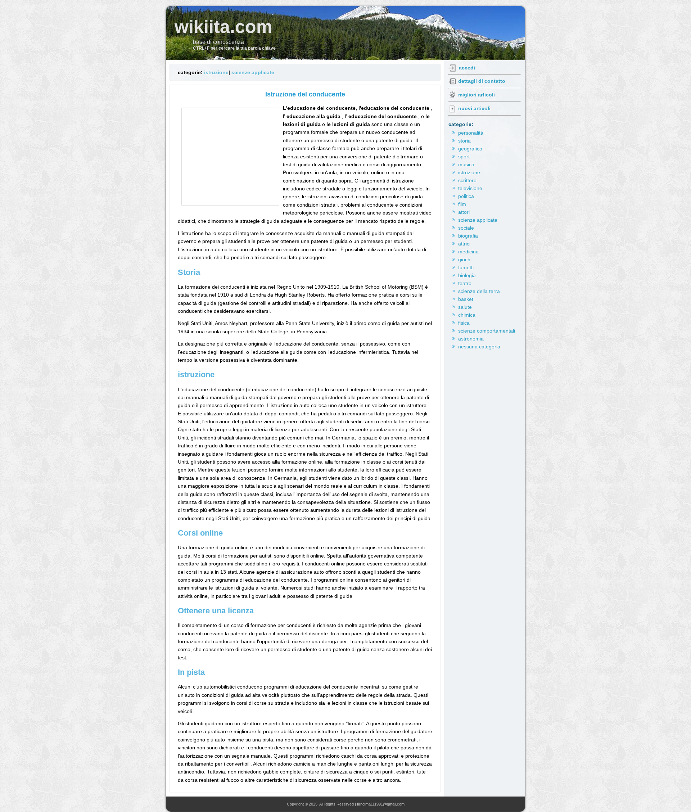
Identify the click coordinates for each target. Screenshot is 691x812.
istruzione (216, 72)
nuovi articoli (474, 108)
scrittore (467, 180)
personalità (470, 133)
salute (465, 307)
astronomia (471, 339)
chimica (466, 315)
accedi (467, 68)
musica (466, 164)
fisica (464, 323)
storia (464, 141)
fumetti (466, 267)
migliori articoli (476, 95)
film (462, 204)
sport (464, 156)
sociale (466, 228)
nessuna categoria (479, 346)
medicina (468, 251)
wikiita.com (223, 27)
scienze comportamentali (486, 331)
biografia (468, 236)
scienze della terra (479, 291)
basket (465, 299)
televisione (470, 188)
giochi (464, 259)
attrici (464, 244)
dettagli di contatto (481, 81)
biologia (467, 275)
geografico (470, 149)
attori (464, 212)
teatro (464, 283)
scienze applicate (252, 72)
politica (466, 196)
